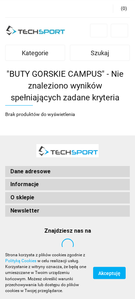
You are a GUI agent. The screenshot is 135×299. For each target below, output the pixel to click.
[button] (121, 8)
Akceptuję (109, 273)
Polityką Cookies (20, 260)
